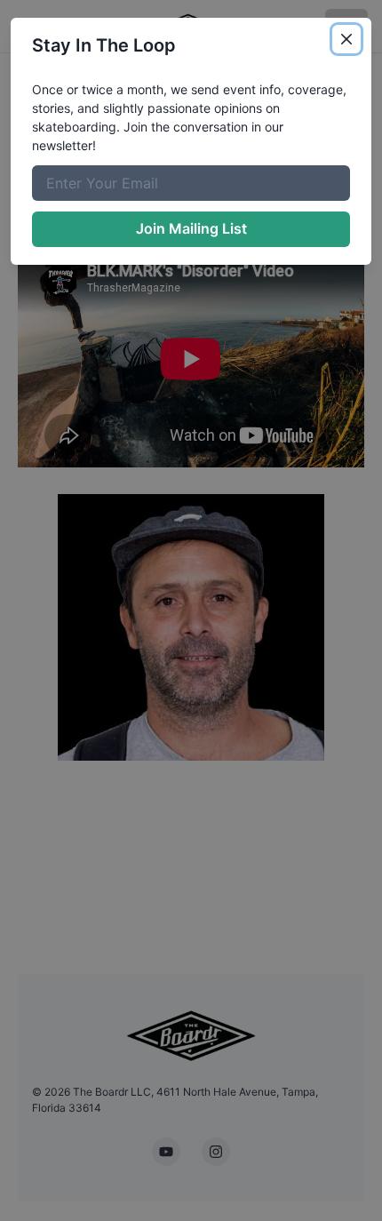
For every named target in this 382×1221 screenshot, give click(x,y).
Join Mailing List (191, 228)
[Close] (346, 39)
